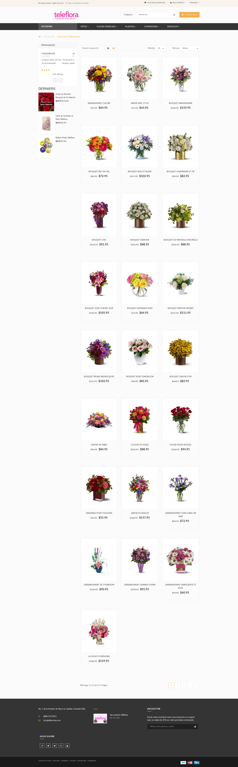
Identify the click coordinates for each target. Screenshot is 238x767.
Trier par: (176, 48)
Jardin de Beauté (140, 513)
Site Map (56, 760)
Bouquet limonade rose (140, 308)
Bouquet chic (99, 240)
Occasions (49, 37)
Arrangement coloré (99, 103)
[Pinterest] (48, 745)
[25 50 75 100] (160, 48)
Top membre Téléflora (119, 715)
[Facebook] (42, 745)
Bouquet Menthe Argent (181, 308)
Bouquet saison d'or (181, 377)
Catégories (128, 15)
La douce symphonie (99, 656)
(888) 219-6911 (50, 716)
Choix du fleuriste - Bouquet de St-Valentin (65, 97)
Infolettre (82, 760)
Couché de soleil (140, 445)
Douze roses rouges (180, 445)
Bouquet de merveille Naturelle (181, 240)
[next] (61, 82)
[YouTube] (67, 745)
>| (196, 685)
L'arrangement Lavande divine (140, 585)
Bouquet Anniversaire (180, 103)
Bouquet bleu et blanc (140, 172)
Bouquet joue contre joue (99, 308)
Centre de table (99, 445)
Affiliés (73, 760)
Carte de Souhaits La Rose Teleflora (64, 119)
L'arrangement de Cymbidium (99, 585)
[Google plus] (61, 745)
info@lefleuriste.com (52, 721)
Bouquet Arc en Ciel (99, 172)
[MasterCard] (190, 763)
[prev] (55, 82)
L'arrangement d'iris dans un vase (180, 514)
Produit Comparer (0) (90, 48)
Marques (64, 760)
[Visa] (183, 763)
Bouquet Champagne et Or (180, 172)
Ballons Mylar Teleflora (65, 140)
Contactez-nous (44, 760)
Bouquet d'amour (139, 240)
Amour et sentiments (69, 37)
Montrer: (151, 48)
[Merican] (197, 763)
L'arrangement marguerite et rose (180, 586)
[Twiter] (54, 745)
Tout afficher (58, 76)
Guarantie (92, 760)
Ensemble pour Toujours (99, 513)
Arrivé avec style (140, 103)
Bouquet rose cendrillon (140, 377)
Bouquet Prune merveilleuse (99, 377)
